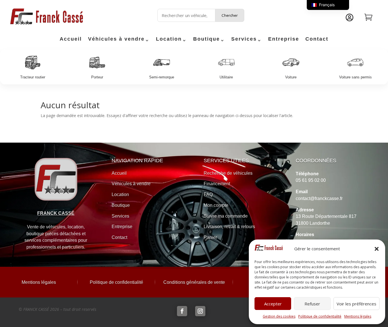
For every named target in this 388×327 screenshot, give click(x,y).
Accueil (71, 39)
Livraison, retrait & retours (229, 226)
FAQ (208, 194)
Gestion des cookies (279, 316)
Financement (217, 183)
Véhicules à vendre (116, 39)
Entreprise (283, 39)
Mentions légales (357, 316)
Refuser (312, 304)
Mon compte (216, 205)
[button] (376, 249)
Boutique (206, 39)
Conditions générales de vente (194, 282)
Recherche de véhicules (228, 173)
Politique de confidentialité (319, 316)
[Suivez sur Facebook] (182, 311)
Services (244, 39)
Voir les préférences (356, 304)
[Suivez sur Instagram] (200, 311)
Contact (316, 39)
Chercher (230, 15)
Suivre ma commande (226, 216)
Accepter (273, 304)
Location (169, 39)
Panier (210, 237)
